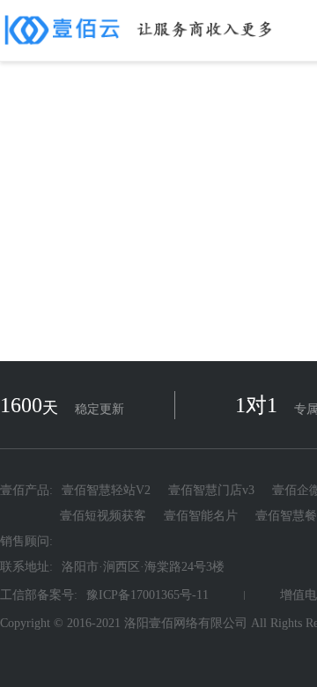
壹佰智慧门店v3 (211, 490)
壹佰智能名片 (201, 515)
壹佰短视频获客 (103, 515)
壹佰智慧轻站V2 (106, 490)
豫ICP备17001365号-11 (147, 595)
